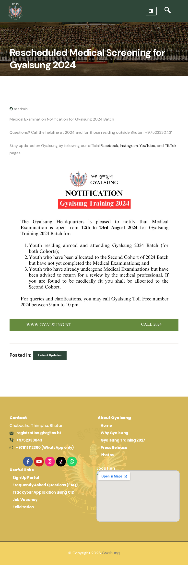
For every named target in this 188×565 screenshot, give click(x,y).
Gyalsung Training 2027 (123, 440)
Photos (107, 454)
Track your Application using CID (43, 492)
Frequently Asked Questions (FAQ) (45, 484)
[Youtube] (39, 461)
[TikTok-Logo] (61, 461)
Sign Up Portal (25, 477)
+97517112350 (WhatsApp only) (45, 447)
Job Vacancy (24, 499)
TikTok (170, 145)
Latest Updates (50, 355)
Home (106, 425)
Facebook (109, 145)
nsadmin (21, 109)
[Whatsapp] (72, 461)
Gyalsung (111, 553)
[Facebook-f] (28, 461)
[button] (167, 11)
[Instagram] (50, 461)
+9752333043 (29, 440)
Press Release (114, 447)
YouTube (147, 145)
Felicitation (23, 507)
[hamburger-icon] (151, 11)
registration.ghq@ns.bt (38, 432)
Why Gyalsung (114, 432)
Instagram (129, 145)
